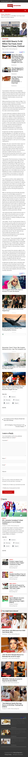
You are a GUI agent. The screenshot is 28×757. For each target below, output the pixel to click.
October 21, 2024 (6, 682)
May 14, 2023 (5, 49)
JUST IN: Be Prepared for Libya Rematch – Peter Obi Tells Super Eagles (17, 586)
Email (4, 465)
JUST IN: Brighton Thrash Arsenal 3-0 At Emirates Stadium (14, 425)
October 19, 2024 (6, 525)
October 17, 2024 (13, 590)
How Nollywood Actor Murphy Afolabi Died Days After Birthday (14, 419)
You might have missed (10, 611)
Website (4, 471)
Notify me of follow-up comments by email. (14, 484)
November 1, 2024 (6, 634)
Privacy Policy (8, 754)
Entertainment (6, 626)
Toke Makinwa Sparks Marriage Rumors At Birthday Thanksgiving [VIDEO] (12, 705)
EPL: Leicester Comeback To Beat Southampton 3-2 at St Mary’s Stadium (12, 522)
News (10, 583)
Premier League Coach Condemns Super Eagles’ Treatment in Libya (16, 563)
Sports (4, 499)
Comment (5, 440)
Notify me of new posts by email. (12, 488)
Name (4, 458)
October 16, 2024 (13, 604)
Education (5, 38)
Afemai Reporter (13, 49)
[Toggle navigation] (3, 10)
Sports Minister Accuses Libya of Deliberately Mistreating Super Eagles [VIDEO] (16, 600)
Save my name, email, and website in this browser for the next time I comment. (12, 480)
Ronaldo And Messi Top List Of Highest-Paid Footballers (17, 574)
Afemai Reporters (17, 752)
